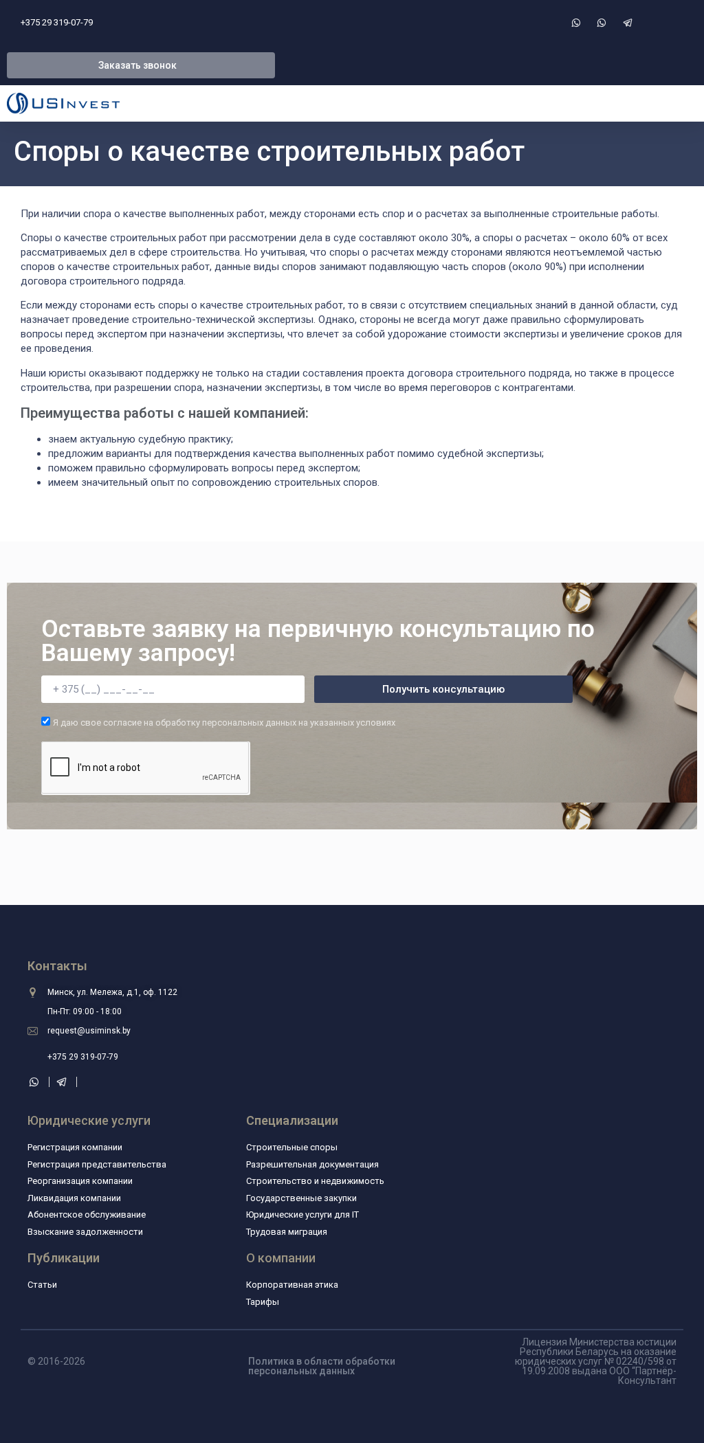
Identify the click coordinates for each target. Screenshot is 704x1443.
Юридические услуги (89, 1120)
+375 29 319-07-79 (57, 22)
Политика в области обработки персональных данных (321, 1366)
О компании (281, 1258)
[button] (141, 65)
